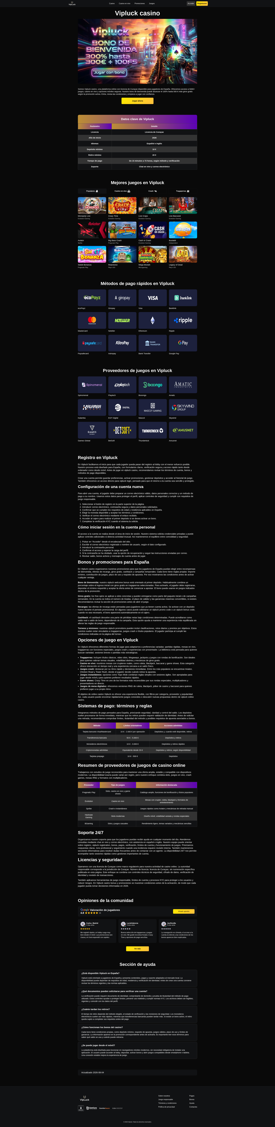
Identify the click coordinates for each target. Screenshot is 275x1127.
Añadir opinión (183, 911)
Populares (90, 191)
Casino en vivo (121, 191)
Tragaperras (181, 191)
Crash (150, 191)
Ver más (137, 949)
